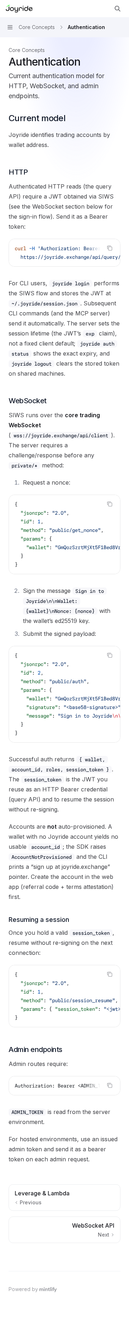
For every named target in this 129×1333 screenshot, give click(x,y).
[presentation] (64, 252)
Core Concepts (27, 50)
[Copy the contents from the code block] (109, 248)
